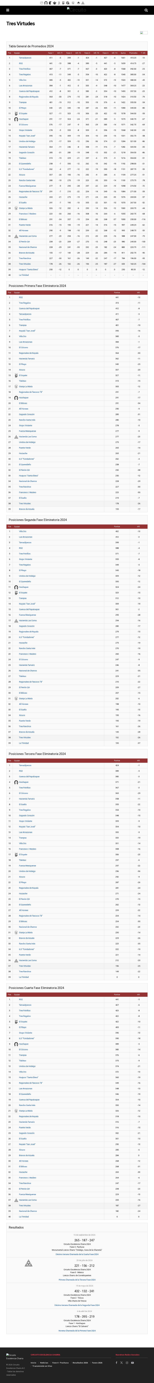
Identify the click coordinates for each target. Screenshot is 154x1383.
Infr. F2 (78, 53)
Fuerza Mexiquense (27, 186)
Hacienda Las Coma (28, 236)
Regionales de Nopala (28, 97)
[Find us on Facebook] (116, 1363)
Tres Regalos (25, 74)
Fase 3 (87, 53)
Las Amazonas (25, 85)
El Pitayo (22, 108)
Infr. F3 (96, 53)
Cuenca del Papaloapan (29, 91)
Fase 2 (69, 53)
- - (84, 1240)
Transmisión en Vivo (42, 1366)
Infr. (138, 293)
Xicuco (22, 175)
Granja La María (25, 208)
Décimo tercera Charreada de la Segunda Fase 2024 (77, 1305)
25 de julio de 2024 (84, 1260)
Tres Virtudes (25, 264)
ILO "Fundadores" (26, 169)
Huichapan (23, 119)
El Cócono (23, 124)
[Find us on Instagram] (127, 1363)
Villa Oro (22, 80)
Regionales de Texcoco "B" (31, 191)
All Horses (23, 230)
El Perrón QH (24, 241)
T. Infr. (143, 53)
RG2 (21, 63)
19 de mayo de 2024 (84, 1286)
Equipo (17, 53)
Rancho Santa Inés (27, 180)
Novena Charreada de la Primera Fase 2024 (77, 1331)
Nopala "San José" (27, 136)
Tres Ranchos (25, 258)
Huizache (23, 197)
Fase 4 (105, 53)
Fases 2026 (97, 1363)
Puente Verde (25, 225)
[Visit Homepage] (77, 10)
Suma (123, 53)
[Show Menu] (7, 10)
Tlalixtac (22, 158)
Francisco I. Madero (27, 214)
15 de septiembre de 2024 (84, 1235)
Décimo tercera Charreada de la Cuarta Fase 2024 (77, 1254)
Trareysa (22, 102)
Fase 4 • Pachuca (60, 1363)
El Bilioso (23, 219)
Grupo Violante (25, 130)
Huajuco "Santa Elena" (28, 269)
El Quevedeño (25, 163)
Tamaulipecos (25, 58)
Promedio (133, 53)
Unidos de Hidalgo (27, 141)
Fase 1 (51, 53)
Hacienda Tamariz (27, 147)
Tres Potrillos (24, 69)
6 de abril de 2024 (84, 1311)
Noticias (44, 1363)
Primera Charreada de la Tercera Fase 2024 (77, 1280)
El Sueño (23, 202)
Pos (9, 53)
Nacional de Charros (28, 247)
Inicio (33, 1363)
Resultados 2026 (80, 1363)
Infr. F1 (60, 53)
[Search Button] (146, 10)
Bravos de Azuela (26, 253)
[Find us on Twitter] (121, 1363)
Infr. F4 (114, 53)
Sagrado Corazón (26, 152)
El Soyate (23, 113)
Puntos (117, 293)
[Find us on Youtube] (132, 1363)
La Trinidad (24, 275)
